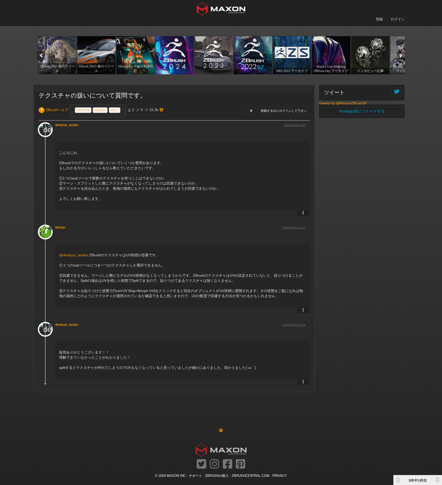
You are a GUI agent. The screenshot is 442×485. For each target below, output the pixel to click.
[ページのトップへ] (221, 430)
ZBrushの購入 (217, 476)
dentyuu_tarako (66, 125)
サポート (195, 476)
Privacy (279, 476)
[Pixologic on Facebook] (227, 464)
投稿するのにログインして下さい (284, 111)
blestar (60, 227)
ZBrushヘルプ (57, 110)
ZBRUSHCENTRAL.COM (250, 476)
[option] (56, 55)
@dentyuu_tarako (73, 255)
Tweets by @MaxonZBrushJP (343, 103)
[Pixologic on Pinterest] (240, 464)
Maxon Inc (176, 476)
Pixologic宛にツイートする (362, 111)
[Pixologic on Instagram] (214, 464)
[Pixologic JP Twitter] (201, 464)
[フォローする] (396, 91)
